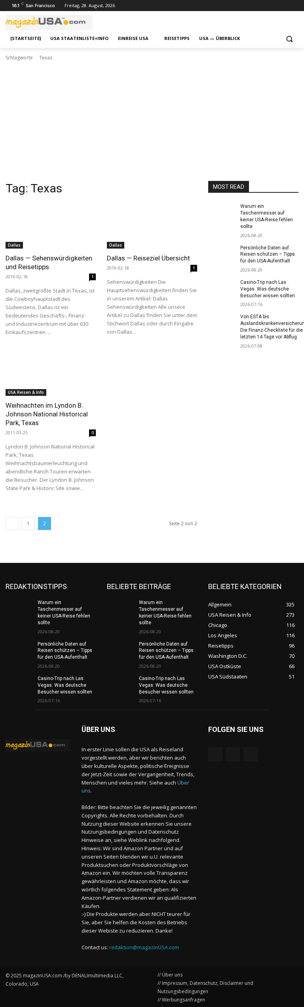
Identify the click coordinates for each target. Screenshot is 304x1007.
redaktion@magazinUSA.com (144, 947)
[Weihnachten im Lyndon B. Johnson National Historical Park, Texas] (51, 373)
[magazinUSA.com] (59, 22)
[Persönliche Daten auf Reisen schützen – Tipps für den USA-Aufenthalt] (221, 254)
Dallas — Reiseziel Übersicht (148, 258)
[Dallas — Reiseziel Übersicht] (152, 226)
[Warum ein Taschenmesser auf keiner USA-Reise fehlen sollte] (221, 212)
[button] (289, 38)
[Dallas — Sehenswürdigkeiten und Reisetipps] (51, 226)
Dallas (14, 245)
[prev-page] (12, 523)
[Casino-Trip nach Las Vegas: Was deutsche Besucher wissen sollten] (221, 288)
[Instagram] (272, 5)
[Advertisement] (152, 121)
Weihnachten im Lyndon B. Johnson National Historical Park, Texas (47, 414)
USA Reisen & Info (26, 392)
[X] (251, 754)
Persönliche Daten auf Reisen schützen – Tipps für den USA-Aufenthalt (267, 254)
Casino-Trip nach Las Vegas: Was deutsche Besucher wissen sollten (267, 288)
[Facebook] (293, 5)
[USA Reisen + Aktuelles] (38, 745)
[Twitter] (282, 5)
